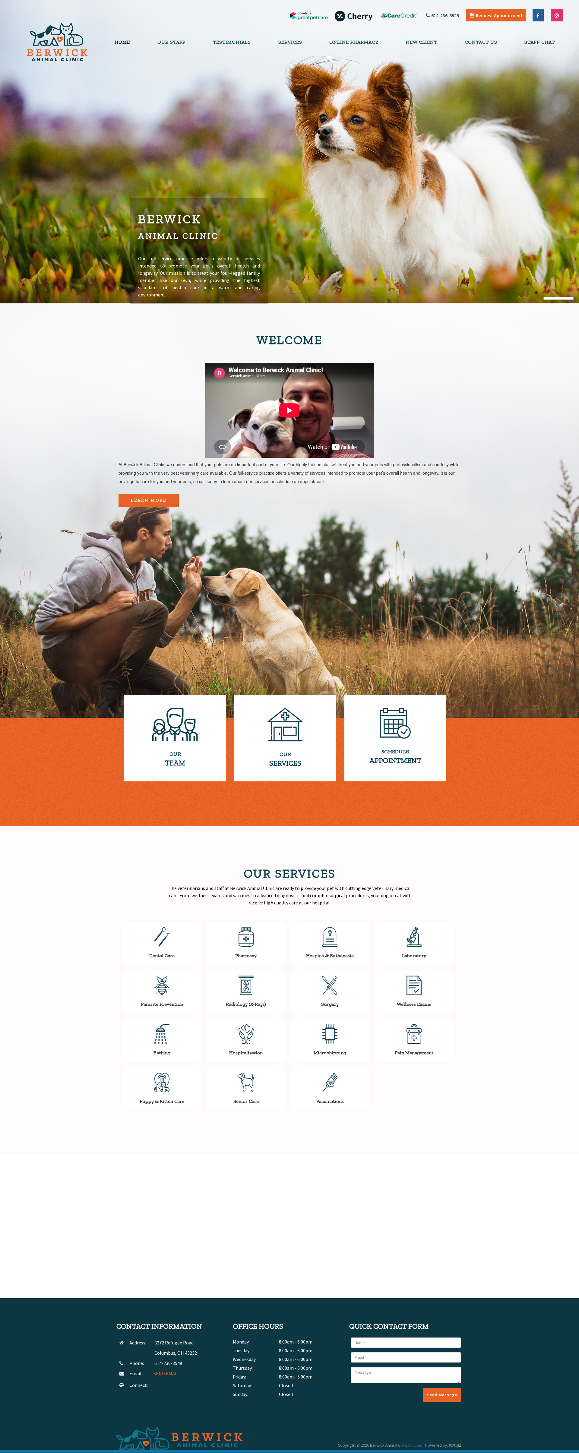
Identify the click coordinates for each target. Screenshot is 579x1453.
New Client (421, 42)
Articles (415, 1445)
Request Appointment (499, 15)
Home (122, 42)
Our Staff (171, 42)
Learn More (148, 500)
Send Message (442, 1395)
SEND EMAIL (166, 1373)
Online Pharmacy (353, 42)
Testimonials (232, 42)
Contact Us (481, 42)
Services (290, 42)
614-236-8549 (445, 15)
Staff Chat (539, 42)
